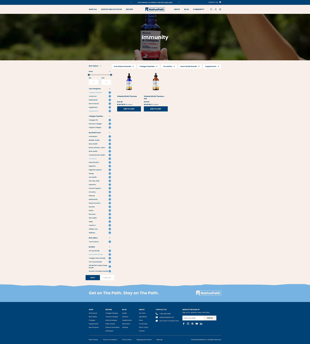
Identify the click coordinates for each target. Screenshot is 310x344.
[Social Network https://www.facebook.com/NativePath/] (183, 323)
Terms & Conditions (110, 340)
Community (198, 9)
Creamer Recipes (112, 317)
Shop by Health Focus (111, 9)
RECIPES (109, 309)
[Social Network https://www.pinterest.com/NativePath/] (192, 323)
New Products (94, 327)
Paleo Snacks (110, 324)
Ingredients (143, 317)
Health (124, 313)
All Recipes (109, 331)
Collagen (92, 320)
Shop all (93, 9)
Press (141, 320)
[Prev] (131, 2)
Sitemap (159, 340)
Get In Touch (143, 327)
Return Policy (93, 340)
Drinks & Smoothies (112, 327)
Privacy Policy (127, 340)
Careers (142, 331)
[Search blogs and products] (211, 9)
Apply (92, 277)
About (177, 9)
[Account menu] (216, 9)
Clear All (107, 277)
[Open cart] (220, 9)
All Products (93, 313)
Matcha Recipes (111, 320)
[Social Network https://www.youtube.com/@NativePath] (197, 323)
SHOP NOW (168, 2)
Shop (91, 309)
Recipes (129, 9)
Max (103, 78)
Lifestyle (125, 327)
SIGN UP (210, 318)
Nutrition (125, 317)
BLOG (124, 309)
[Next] (179, 2)
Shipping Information (144, 340)
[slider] (89, 75)
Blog (186, 9)
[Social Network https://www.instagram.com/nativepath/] (188, 323)
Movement (126, 324)
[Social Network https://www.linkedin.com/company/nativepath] (201, 323)
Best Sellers (93, 317)
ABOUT (142, 309)
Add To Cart (129, 109)
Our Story (142, 313)
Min (90, 78)
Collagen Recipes (112, 313)
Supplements (93, 324)
